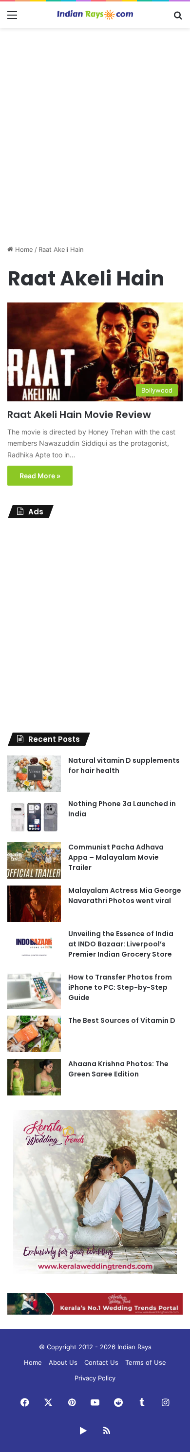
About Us (63, 1362)
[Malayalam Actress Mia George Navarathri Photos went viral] (34, 904)
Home (23, 249)
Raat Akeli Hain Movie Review (79, 414)
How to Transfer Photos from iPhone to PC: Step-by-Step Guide (120, 987)
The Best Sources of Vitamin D (121, 1020)
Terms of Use (145, 1362)
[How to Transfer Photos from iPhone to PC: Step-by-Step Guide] (34, 990)
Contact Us (101, 1362)
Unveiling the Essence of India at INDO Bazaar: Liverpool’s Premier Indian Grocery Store (120, 944)
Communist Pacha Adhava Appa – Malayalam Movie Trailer (116, 857)
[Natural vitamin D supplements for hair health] (34, 773)
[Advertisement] (95, 132)
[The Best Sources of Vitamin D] (34, 1034)
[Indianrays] (95, 14)
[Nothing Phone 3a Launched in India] (34, 817)
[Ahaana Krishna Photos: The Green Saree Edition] (34, 1077)
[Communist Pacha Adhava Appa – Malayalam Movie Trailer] (34, 860)
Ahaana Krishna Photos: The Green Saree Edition (118, 1069)
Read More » (39, 475)
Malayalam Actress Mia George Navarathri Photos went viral (124, 895)
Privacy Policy (95, 1378)
